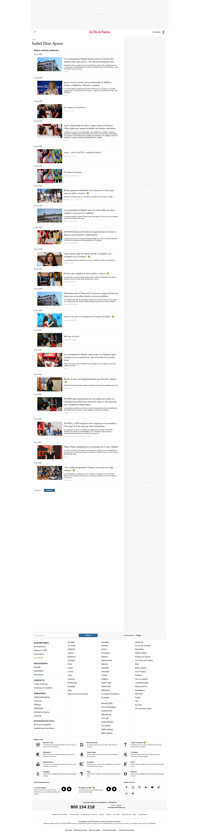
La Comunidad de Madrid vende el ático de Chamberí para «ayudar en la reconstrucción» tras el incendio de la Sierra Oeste (90, 357)
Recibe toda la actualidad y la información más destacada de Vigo (104, 774)
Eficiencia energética (42, 724)
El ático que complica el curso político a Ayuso (84, 273)
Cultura (104, 675)
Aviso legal (68, 830)
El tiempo (105, 698)
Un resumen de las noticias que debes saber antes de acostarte (102, 744)
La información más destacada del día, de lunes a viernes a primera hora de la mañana (59, 744)
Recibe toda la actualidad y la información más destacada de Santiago (60, 774)
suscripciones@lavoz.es (116, 807)
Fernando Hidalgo (70, 156)
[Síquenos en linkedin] (146, 787)
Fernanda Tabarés (70, 340)
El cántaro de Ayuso (73, 172)
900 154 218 (83, 806)
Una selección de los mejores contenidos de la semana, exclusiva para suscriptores (146, 744)
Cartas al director (41, 684)
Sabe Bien (139, 649)
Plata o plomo (140, 668)
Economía (105, 653)
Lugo (70, 675)
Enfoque (138, 675)
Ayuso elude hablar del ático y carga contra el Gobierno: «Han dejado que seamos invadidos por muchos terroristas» (90, 127)
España (104, 657)
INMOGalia (38, 708)
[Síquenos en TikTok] (159, 787)
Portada (104, 645)
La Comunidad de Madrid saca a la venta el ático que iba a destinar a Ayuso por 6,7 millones (89, 211)
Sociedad (105, 671)
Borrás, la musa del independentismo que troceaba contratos (90, 378)
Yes (136, 701)
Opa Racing (106, 714)
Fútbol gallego (107, 729)
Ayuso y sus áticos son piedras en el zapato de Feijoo (87, 316)
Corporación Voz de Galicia (59, 814)
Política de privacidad (80, 830)
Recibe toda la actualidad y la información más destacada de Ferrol (147, 764)
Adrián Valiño (68, 263)
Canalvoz (108, 814)
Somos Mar (106, 686)
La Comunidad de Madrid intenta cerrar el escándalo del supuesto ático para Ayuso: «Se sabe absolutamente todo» (89, 60)
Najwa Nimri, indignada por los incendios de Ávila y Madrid (91, 446)
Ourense (71, 679)
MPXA (134, 814)
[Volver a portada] (99, 32)
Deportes (105, 668)
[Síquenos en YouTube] (152, 787)
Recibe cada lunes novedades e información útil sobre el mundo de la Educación (59, 754)
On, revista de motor (143, 708)
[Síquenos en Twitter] (133, 787)
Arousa (71, 653)
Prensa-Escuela (126, 814)
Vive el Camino (141, 679)
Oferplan (37, 705)
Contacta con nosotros (43, 688)
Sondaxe (101, 814)
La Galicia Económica (110, 694)
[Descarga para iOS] (63, 789)
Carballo (71, 660)
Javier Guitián (69, 111)
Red (137, 664)
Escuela (138, 705)
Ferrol (70, 668)
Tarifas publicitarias (42, 697)
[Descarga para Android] (69, 789)
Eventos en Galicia (41, 712)
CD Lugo (105, 718)
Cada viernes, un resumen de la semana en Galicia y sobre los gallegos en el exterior (59, 764)
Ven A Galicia (140, 671)
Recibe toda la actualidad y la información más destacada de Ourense (147, 774)
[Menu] (35, 32)
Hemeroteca (39, 654)
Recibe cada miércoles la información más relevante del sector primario (102, 754)
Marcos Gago (69, 199)
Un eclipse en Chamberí (74, 107)
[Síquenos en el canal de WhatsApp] (126, 793)
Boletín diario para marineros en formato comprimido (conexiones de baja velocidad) (145, 754)
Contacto (37, 716)
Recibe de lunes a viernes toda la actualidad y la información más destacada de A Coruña (103, 764)
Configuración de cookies (126, 830)
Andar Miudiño (107, 722)
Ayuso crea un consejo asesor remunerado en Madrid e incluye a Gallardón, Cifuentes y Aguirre (88, 83)
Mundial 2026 (107, 703)
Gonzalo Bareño (70, 281)
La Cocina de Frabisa (144, 660)
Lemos (70, 671)
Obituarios (105, 690)
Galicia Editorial (142, 814)
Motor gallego (107, 733)
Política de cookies (94, 830)
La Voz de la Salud (143, 645)
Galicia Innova (141, 686)
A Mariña (71, 649)
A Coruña (71, 645)
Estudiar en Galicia (143, 657)
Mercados (139, 694)
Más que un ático (71, 336)
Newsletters (39, 671)
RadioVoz (94, 814)
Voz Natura (116, 814)
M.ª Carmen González (71, 176)
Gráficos (104, 679)
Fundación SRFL (74, 814)
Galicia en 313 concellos (78, 694)
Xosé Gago (78, 199)
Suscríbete (38, 658)
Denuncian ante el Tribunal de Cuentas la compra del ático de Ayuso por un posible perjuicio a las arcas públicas (91, 294)
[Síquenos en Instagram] (139, 787)
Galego (138, 635)
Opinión (104, 664)
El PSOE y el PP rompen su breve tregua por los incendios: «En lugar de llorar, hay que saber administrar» (90, 424)
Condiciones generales (109, 830)
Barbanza (72, 657)
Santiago (71, 686)
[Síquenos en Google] (133, 793)
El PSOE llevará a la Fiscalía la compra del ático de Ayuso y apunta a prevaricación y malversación (90, 233)
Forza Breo (105, 726)
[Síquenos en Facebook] (126, 787)
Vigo (70, 690)
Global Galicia (141, 653)
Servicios (37, 701)
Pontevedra (72, 683)
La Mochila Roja (141, 683)
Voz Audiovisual (85, 814)
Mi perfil (37, 667)
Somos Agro (106, 683)
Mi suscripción (40, 647)
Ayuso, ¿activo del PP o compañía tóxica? (83, 152)
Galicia (104, 649)
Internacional (106, 660)
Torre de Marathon (108, 707)
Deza (70, 664)
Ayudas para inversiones (44, 728)
